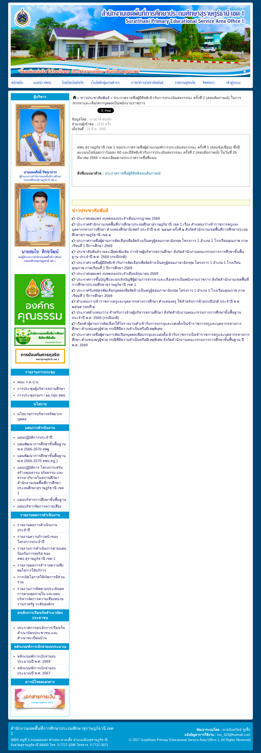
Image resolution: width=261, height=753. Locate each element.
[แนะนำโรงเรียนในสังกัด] (73, 82)
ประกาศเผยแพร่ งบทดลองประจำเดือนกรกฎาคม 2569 (118, 218)
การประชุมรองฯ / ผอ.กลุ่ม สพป (41, 395)
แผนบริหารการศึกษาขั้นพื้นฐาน (41, 500)
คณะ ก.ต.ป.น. (28, 382)
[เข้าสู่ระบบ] (232, 82)
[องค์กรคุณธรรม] (40, 299)
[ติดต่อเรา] (209, 82)
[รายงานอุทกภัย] (186, 82)
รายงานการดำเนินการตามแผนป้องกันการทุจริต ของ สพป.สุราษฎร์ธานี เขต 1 (41, 553)
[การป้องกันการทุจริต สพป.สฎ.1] (40, 357)
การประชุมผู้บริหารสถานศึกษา (41, 389)
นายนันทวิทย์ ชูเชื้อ (236, 730)
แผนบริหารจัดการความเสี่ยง (39, 506)
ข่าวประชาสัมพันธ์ (95, 98)
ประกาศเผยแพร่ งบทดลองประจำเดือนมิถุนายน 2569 (117, 273)
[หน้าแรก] (17, 82)
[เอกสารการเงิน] (40, 702)
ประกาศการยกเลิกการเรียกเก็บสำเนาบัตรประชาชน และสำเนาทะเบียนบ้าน (41, 633)
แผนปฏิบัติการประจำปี (34, 437)
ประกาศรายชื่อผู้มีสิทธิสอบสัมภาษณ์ (133, 173)
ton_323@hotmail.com (233, 735)
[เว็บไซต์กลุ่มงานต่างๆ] (106, 82)
